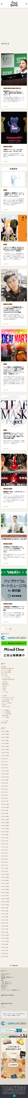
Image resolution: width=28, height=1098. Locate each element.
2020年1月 (3, 932)
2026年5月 (3, 740)
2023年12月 (4, 801)
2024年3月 (3, 795)
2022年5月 (3, 859)
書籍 (2, 666)
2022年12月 (4, 837)
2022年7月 (3, 853)
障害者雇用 (4, 701)
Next (10, 628)
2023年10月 (4, 807)
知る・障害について (6, 982)
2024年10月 (4, 776)
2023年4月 (3, 825)
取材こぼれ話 (5, 706)
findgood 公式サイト (5, 974)
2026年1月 (3, 752)
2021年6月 (3, 880)
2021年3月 (3, 889)
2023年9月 (3, 810)
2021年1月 (3, 895)
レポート (5, 88)
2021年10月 (4, 868)
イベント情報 (6, 146)
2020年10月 (4, 904)
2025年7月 (3, 761)
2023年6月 (3, 819)
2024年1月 (3, 798)
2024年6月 (3, 789)
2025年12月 (4, 755)
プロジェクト (5, 677)
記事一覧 (3, 978)
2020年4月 (3, 923)
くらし (3, 681)
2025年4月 (3, 767)
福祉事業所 (4, 684)
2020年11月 (3, 901)
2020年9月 (3, 907)
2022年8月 (3, 850)
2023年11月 (3, 804)
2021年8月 (3, 874)
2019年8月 (3, 947)
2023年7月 (3, 816)
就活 (3, 704)
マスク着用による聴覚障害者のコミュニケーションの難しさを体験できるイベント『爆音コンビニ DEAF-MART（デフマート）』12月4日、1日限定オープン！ (13, 370)
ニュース (9, 88)
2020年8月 (3, 910)
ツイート (3, 1006)
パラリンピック (4, 670)
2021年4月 (3, 886)
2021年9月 (3, 871)
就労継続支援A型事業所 (6, 668)
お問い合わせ (4, 985)
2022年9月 (3, 847)
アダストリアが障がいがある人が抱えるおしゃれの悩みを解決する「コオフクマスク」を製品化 (13, 249)
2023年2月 (3, 831)
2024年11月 (3, 773)
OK (14, 1095)
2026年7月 (3, 734)
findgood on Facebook (7, 995)
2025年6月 (3, 764)
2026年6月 (3, 737)
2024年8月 (3, 783)
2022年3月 (3, 865)
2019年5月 (3, 956)
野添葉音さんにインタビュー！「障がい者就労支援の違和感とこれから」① (13, 93)
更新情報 (4, 715)
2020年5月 (3, 920)
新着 (19, 88)
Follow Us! (15, 965)
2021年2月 (3, 892)
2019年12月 (4, 935)
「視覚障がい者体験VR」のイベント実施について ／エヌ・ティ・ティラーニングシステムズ (13, 194)
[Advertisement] (14, 24)
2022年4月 (3, 862)
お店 (3, 688)
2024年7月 (3, 786)
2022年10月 (4, 843)
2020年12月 (4, 898)
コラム (2, 695)
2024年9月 (3, 780)
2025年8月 (3, 758)
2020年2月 (3, 929)
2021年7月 (3, 877)
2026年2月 (3, 749)
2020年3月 (3, 926)
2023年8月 (3, 813)
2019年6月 (3, 953)
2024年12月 (4, 770)
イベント (4, 692)
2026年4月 (3, 743)
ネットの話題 (5, 712)
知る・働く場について (7, 983)
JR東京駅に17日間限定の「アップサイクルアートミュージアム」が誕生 (13, 608)
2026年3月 (3, 746)
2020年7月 (3, 913)
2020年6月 (3, 916)
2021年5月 (3, 883)
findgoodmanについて (7, 697)
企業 (3, 686)
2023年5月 (3, 822)
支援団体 (4, 683)
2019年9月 (3, 944)
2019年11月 (3, 938)
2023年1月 (3, 834)
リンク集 (3, 988)
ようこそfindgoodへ (6, 699)
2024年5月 (3, 792)
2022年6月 (3, 856)
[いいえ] (26, 1091)
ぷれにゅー (3, 975)
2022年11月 (3, 840)
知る (2, 980)
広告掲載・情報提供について (7, 977)
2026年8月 (3, 731)
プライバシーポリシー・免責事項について (10, 990)
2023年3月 (3, 828)
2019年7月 (3, 950)
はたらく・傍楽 (5, 703)
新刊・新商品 (4, 672)
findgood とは (4, 986)
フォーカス (13, 88)
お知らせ (3, 673)
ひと (17, 88)
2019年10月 (4, 941)
